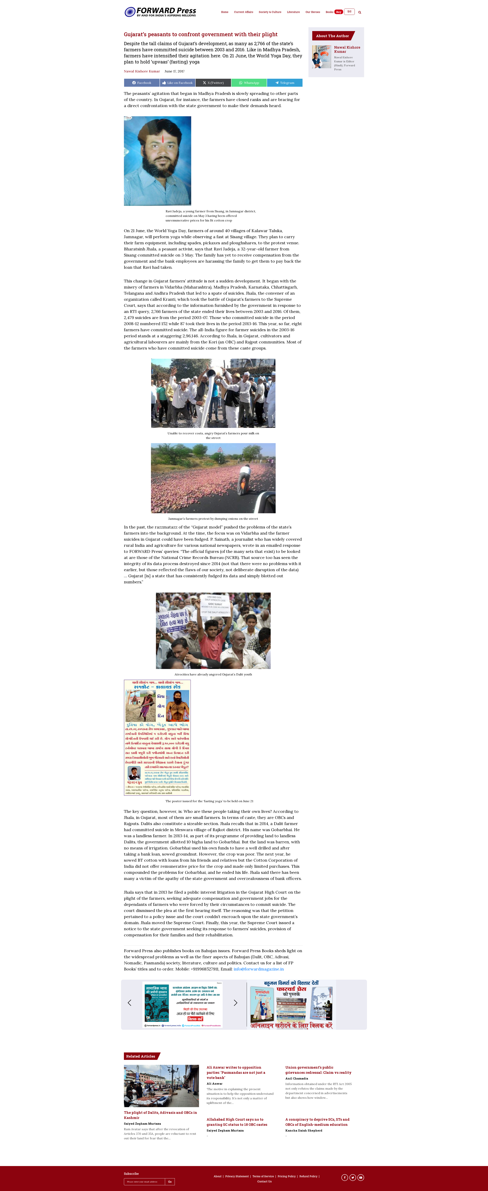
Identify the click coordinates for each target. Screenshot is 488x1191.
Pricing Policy (287, 1176)
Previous (125, 1003)
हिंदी (349, 11)
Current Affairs (243, 12)
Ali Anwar (214, 1083)
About (218, 1176)
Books (329, 12)
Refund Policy (308, 1176)
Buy (338, 12)
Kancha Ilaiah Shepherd (303, 1130)
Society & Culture (270, 12)
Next (239, 1003)
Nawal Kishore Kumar (142, 71)
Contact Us (264, 1182)
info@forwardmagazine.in (259, 969)
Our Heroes (313, 12)
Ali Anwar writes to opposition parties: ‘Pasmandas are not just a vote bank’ (236, 1072)
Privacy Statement (237, 1176)
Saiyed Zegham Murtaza (142, 1123)
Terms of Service (263, 1176)
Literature (293, 12)
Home (224, 12)
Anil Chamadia (296, 1078)
